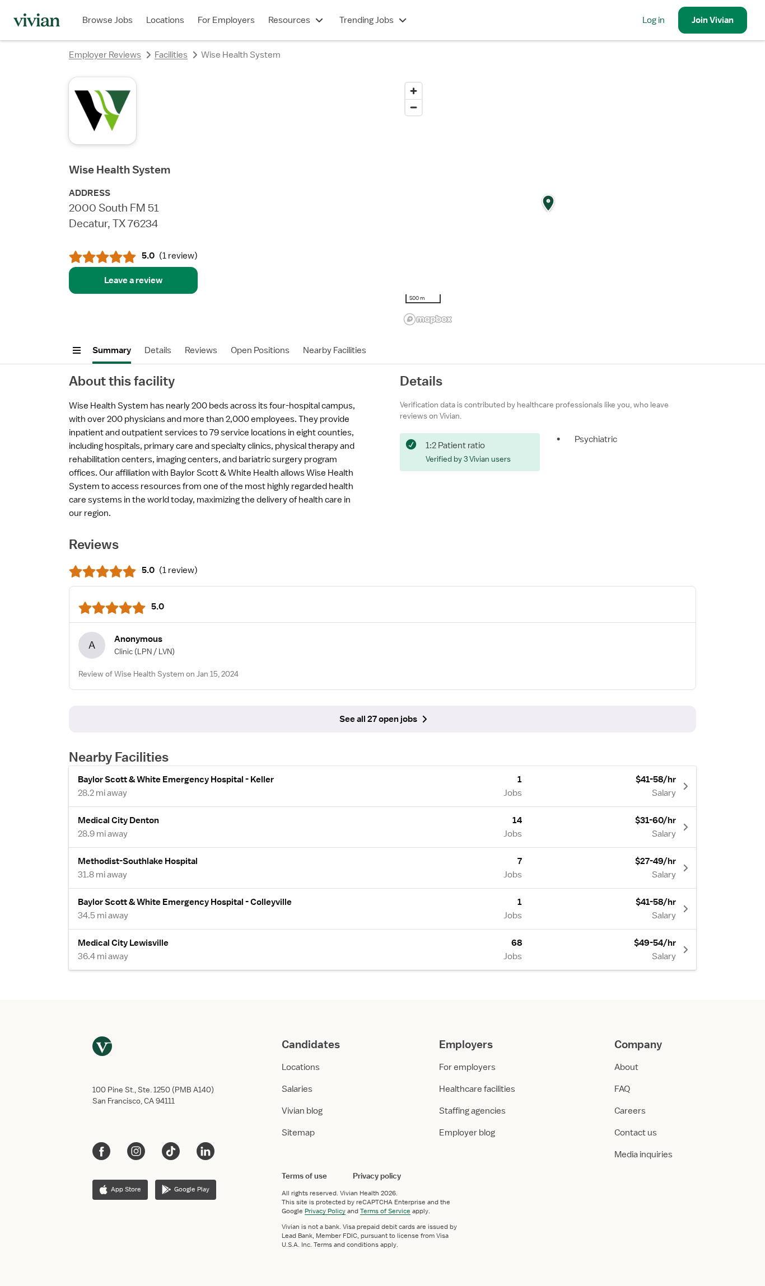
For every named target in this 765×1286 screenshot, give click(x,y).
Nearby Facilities (334, 350)
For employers (467, 1067)
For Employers (226, 20)
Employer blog (467, 1132)
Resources (289, 20)
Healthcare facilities (477, 1089)
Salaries (297, 1089)
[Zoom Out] (413, 107)
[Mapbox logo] (428, 319)
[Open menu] (77, 350)
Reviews (201, 350)
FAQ (622, 1089)
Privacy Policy (325, 1211)
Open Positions (260, 350)
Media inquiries (643, 1154)
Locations (165, 20)
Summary (111, 350)
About (626, 1067)
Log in (653, 20)
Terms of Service (385, 1211)
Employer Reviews (105, 54)
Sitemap (298, 1132)
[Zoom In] (413, 91)
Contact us (635, 1132)
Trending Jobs (366, 20)
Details (157, 350)
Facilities (171, 54)
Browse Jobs (107, 20)
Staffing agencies (472, 1110)
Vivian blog (302, 1110)
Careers (630, 1110)
